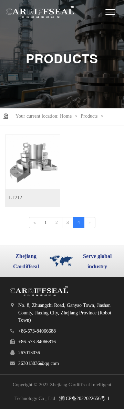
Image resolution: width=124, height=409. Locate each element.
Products (90, 116)
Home (66, 116)
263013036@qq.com (38, 363)
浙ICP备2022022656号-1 (84, 398)
